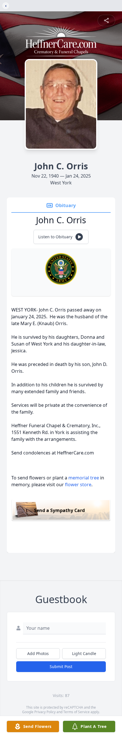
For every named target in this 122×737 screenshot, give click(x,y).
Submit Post (61, 666)
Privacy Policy (45, 711)
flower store (78, 484)
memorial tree (83, 478)
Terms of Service (76, 711)
